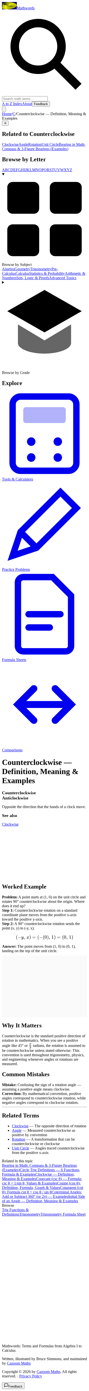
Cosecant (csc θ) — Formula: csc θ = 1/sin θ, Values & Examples (42, 1181)
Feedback (41, 104)
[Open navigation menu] (4, 109)
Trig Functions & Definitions (15, 1212)
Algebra (8, 269)
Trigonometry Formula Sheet (63, 1214)
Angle (23, 144)
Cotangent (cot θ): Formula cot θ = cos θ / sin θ (42, 1190)
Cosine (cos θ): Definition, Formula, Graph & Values (41, 1185)
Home (7, 114)
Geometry (22, 269)
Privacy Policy (30, 1376)
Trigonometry (40, 269)
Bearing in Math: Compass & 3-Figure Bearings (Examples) (43, 146)
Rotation (35, 144)
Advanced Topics (62, 278)
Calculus (22, 273)
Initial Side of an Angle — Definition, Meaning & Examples (43, 1198)
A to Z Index (12, 104)
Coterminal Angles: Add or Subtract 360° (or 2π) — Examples (42, 1194)
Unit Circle (50, 144)
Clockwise (10, 144)
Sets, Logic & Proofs (32, 278)
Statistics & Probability (47, 273)
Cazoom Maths (19, 1363)
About (27, 104)
